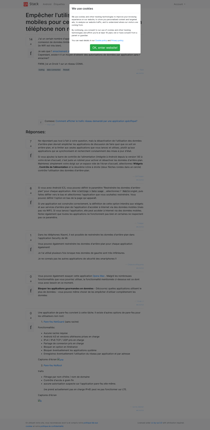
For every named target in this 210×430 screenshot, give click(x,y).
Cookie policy (101, 40)
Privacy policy (117, 40)
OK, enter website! (105, 47)
